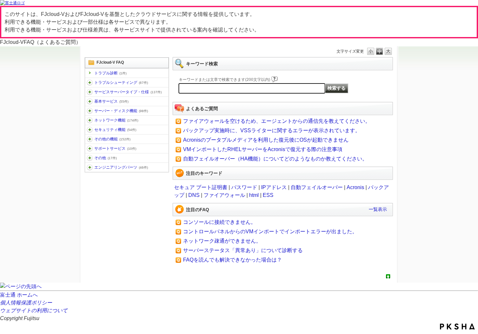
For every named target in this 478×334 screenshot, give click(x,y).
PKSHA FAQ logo (457, 326)
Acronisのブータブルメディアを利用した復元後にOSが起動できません (266, 140)
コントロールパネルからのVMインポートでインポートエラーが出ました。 (270, 231)
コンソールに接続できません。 (219, 222)
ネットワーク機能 (116, 120)
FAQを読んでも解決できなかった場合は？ (232, 260)
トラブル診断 (110, 73)
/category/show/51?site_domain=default (90, 130)
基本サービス (111, 101)
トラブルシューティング (121, 82)
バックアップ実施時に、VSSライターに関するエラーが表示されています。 (271, 130)
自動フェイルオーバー (317, 187)
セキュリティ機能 (115, 129)
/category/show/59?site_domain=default (90, 139)
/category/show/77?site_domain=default (90, 167)
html (254, 195)
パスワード (244, 187)
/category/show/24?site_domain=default (90, 120)
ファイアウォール (224, 195)
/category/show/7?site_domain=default (90, 101)
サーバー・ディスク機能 (121, 111)
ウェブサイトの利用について (34, 310)
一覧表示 (378, 209)
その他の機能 (112, 139)
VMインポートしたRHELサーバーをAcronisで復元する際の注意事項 (262, 149)
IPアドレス (274, 187)
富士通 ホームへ (19, 295)
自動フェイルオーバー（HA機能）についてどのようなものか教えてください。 (275, 158)
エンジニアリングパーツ (121, 167)
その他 (105, 158)
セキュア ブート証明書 (200, 187)
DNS (194, 195)
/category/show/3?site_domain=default (90, 92)
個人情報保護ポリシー (26, 302)
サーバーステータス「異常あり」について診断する (243, 250)
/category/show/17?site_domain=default (90, 111)
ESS (268, 195)
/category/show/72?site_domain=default (90, 148)
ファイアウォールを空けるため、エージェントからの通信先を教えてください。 (276, 121)
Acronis (355, 187)
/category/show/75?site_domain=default (90, 158)
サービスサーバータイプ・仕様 (128, 92)
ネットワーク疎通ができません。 (222, 241)
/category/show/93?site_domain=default (90, 82)
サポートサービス (115, 148)
